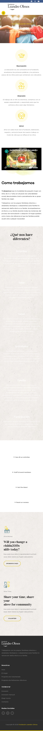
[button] (21, 159)
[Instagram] (35, 1)
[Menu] (3, 13)
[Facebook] (31, 1)
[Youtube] (38, 1)
